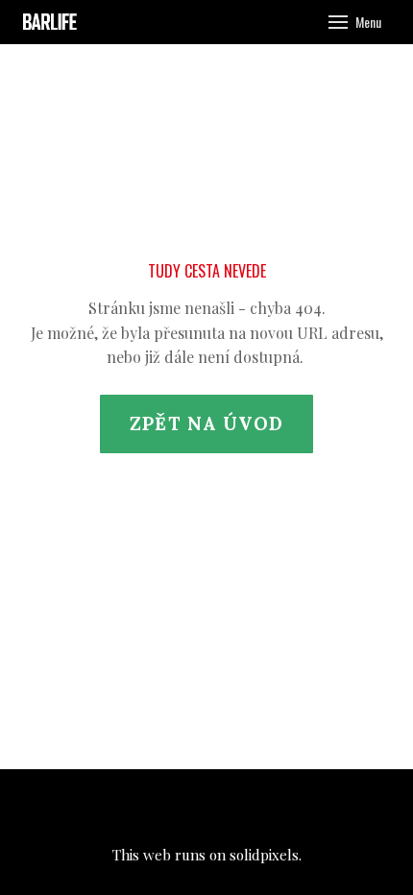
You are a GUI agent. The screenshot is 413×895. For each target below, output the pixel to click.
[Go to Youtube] (258, 807)
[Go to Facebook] (154, 807)
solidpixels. (266, 854)
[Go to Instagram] (206, 807)
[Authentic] (52, 22)
